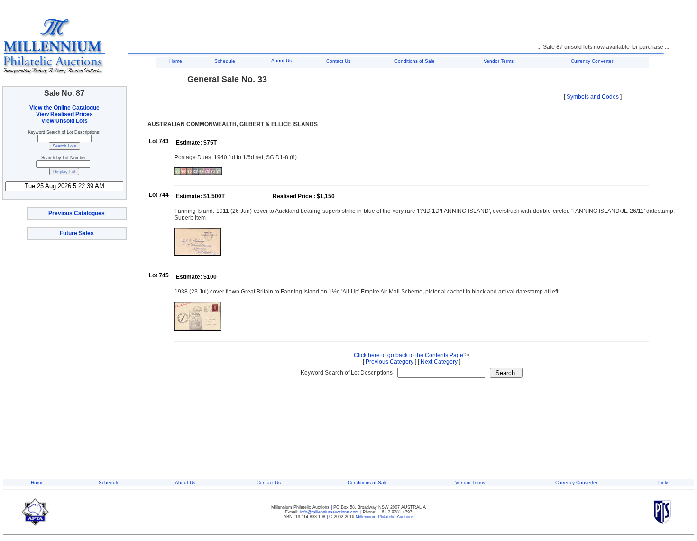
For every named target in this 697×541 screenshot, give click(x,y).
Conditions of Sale (414, 61)
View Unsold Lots (64, 121)
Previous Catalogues (76, 213)
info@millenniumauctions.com (330, 512)
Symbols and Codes (593, 96)
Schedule (224, 61)
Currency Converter (592, 61)
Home (175, 61)
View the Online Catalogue (64, 107)
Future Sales (77, 233)
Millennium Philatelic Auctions (385, 516)
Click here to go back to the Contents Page (408, 355)
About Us (281, 60)
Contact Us (338, 61)
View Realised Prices (64, 114)
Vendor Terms (499, 61)
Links (663, 482)
